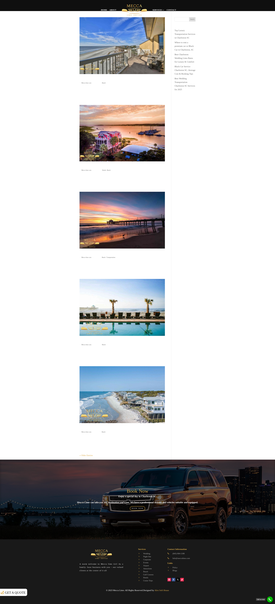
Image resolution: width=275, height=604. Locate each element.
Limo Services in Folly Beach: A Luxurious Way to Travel (112, 253)
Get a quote (15, 592)
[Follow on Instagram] (169, 579)
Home (104, 10)
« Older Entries (86, 455)
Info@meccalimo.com (181, 558)
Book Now (137, 491)
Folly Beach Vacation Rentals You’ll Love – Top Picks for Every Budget (120, 78)
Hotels (104, 170)
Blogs (175, 570)
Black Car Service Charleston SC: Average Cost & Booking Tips (185, 70)
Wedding (146, 553)
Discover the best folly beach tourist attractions (106, 427)
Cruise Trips (148, 581)
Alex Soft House (162, 590)
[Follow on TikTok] (182, 579)
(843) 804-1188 (179, 553)
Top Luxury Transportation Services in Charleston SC (185, 34)
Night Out (147, 556)
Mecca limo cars (86, 83)
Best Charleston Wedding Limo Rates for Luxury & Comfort (184, 58)
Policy (175, 567)
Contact (171, 10)
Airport (146, 565)
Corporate (147, 559)
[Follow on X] (178, 579)
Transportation (110, 257)
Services (157, 10)
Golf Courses (148, 575)
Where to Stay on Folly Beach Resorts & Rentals (107, 165)
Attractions (147, 568)
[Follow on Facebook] (173, 579)
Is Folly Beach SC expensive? (96, 340)
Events (145, 562)
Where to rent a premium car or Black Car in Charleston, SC (184, 46)
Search (192, 19)
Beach (104, 83)
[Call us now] (270, 599)
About (112, 10)
